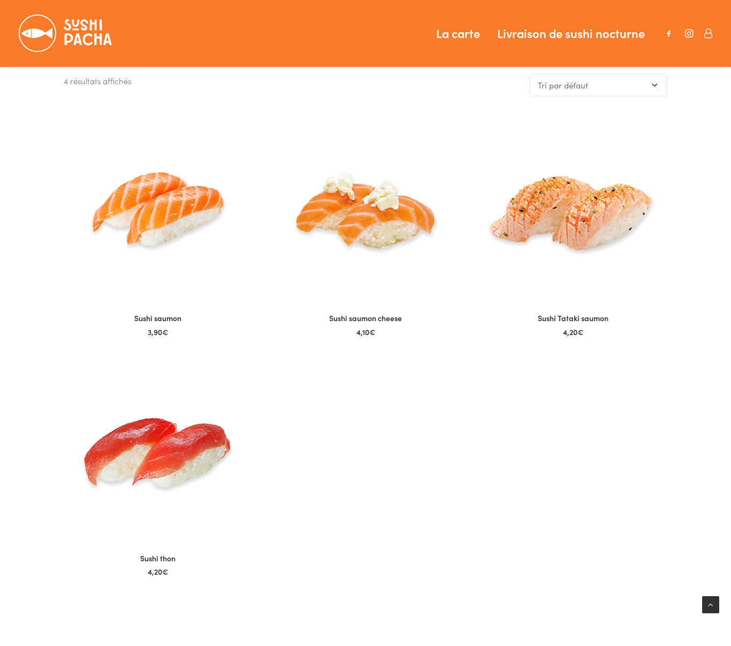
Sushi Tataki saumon (573, 318)
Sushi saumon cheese (365, 318)
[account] (705, 33)
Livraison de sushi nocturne (571, 33)
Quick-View (239, 128)
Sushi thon (158, 558)
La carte (458, 33)
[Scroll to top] (710, 603)
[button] (671, 33)
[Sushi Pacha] (65, 33)
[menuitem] (458, 33)
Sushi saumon (157, 318)
